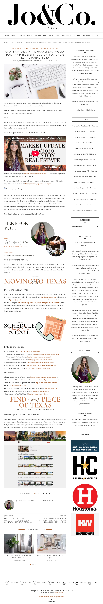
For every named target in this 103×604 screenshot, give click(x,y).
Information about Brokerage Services (51, 597)
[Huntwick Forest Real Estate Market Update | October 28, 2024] (19, 543)
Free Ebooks (66, 35)
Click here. (95, 126)
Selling (38, 35)
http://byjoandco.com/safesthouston (40, 360)
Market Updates (17, 48)
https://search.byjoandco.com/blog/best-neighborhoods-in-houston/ (39, 303)
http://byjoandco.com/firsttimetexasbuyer (39, 368)
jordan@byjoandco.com (17, 300)
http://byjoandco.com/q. (52, 388)
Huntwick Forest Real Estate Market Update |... (19, 557)
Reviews (22, 35)
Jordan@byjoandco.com (18, 385)
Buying (29, 35)
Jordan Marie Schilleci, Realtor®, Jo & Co (31, 61)
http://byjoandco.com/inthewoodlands (39, 357)
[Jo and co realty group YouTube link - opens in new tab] (35, 432)
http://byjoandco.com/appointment (46, 383)
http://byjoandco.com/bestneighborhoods (41, 363)
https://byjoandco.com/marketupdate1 (36, 174)
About (13, 35)
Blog (57, 35)
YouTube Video (53, 48)
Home (7, 35)
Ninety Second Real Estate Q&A (36, 48)
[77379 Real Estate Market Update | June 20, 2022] (51, 543)
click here (87, 341)
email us (85, 104)
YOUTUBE (77, 35)
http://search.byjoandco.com (41, 391)
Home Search (48, 35)
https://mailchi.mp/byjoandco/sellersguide (38, 184)
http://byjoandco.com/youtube (30, 351)
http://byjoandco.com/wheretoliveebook (53, 380)
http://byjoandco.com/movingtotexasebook (43, 377)
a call (96, 102)
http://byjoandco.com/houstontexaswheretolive (42, 365)
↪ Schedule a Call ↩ (90, 35)
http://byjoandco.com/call (48, 297)
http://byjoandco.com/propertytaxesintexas (45, 354)
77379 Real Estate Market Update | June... (51, 557)
